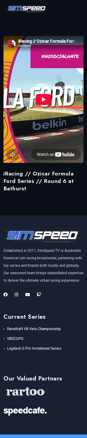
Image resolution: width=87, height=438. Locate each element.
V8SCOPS (15, 338)
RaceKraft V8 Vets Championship (34, 329)
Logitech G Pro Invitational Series (34, 348)
